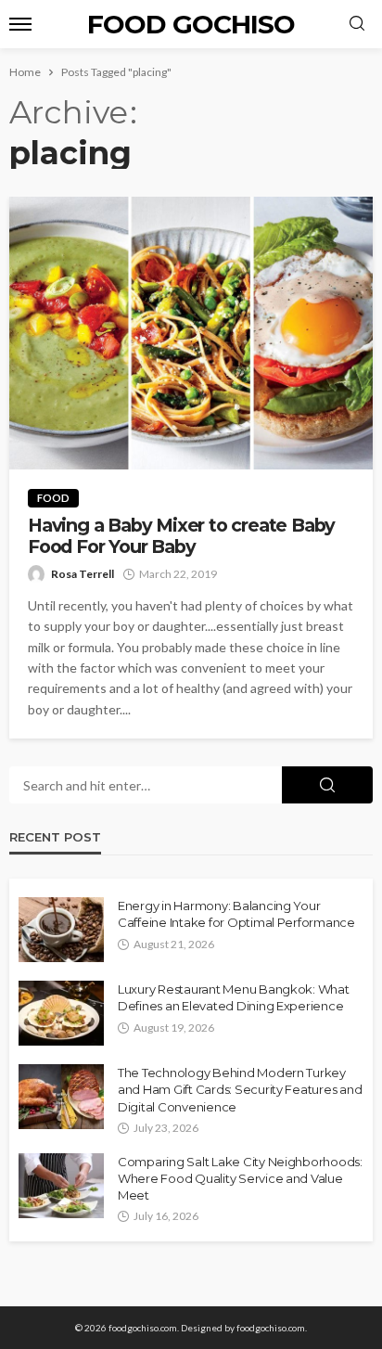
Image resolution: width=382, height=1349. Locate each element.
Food (53, 498)
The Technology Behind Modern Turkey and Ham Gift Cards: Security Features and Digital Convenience (240, 1089)
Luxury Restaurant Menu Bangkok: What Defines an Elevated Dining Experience (234, 997)
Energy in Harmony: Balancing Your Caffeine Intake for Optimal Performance (236, 914)
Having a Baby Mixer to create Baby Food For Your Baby (181, 536)
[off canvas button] (20, 24)
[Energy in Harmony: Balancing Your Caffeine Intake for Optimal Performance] (61, 929)
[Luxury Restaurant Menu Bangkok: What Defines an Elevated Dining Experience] (61, 1013)
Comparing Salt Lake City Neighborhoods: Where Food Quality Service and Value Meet (240, 1178)
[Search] (357, 24)
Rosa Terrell (82, 574)
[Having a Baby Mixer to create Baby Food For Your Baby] (191, 333)
